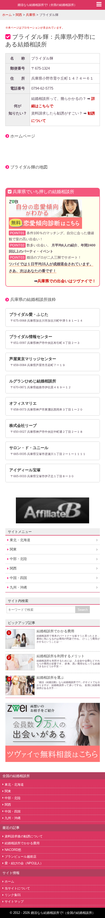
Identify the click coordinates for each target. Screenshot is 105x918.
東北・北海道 (20, 540)
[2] (20, 667)
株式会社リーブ (23, 425)
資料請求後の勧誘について (24, 836)
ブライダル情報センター (30, 337)
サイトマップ (14, 901)
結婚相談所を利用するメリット (60, 656)
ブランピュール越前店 (20, 856)
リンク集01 (13, 895)
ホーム (9, 881)
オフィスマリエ (23, 403)
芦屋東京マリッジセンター (32, 359)
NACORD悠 (13, 850)
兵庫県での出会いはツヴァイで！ (66, 281)
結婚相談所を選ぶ (50, 677)
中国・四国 (18, 578)
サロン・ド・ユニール (28, 448)
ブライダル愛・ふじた (28, 314)
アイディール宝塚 (25, 470)
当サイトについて (17, 888)
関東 (13, 549)
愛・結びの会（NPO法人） (24, 863)
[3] (20, 692)
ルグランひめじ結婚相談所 (32, 381)
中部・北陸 (18, 559)
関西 (13, 568)
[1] (20, 646)
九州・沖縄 (18, 587)
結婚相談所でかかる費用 (55, 631)
